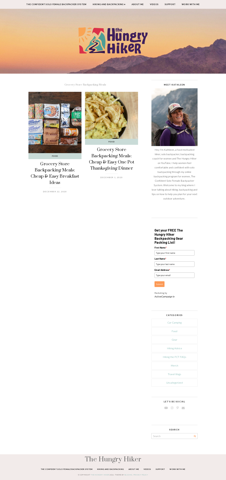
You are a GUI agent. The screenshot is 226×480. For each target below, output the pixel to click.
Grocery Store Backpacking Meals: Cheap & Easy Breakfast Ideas (55, 173)
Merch (174, 365)
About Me (138, 4)
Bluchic (128, 475)
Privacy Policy (140, 475)
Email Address (162, 270)
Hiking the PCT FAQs (174, 356)
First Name (161, 247)
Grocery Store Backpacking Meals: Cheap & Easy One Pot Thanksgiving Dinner (111, 159)
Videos (154, 4)
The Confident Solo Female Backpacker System (56, 4)
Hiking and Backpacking (108, 4)
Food (55, 156)
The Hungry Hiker (113, 459)
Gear (174, 339)
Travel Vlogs (174, 374)
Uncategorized (174, 382)
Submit (159, 284)
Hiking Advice (174, 348)
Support (170, 4)
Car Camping (174, 322)
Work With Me (191, 4)
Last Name (160, 258)
